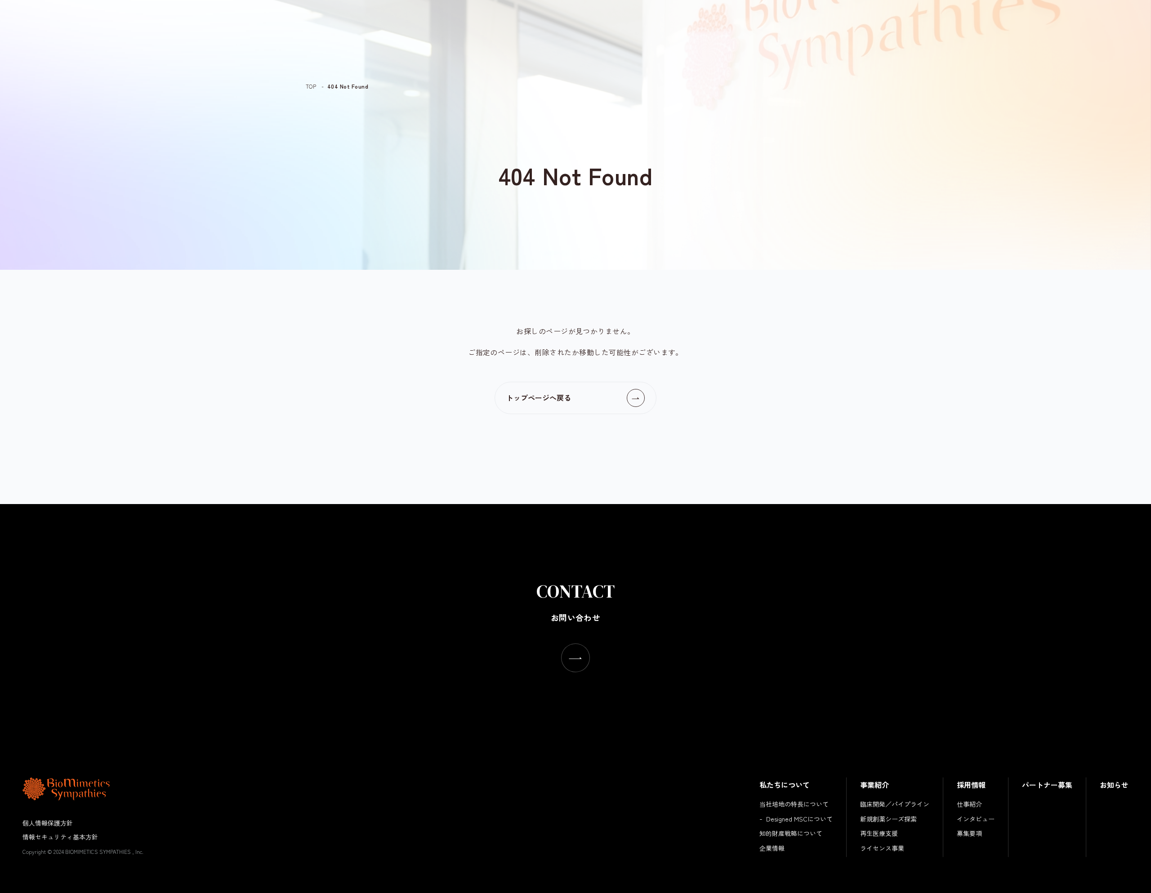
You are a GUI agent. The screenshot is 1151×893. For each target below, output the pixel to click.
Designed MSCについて (799, 818)
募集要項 (969, 833)
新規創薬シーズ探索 (888, 818)
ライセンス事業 (882, 848)
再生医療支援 (879, 833)
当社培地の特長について (794, 803)
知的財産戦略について (790, 833)
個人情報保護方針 (47, 822)
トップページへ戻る (538, 397)
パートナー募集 (1047, 784)
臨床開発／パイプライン (894, 803)
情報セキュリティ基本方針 (60, 836)
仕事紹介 (969, 803)
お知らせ (1114, 784)
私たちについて (784, 784)
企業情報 (772, 848)
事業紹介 (874, 784)
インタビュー (976, 818)
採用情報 (971, 784)
